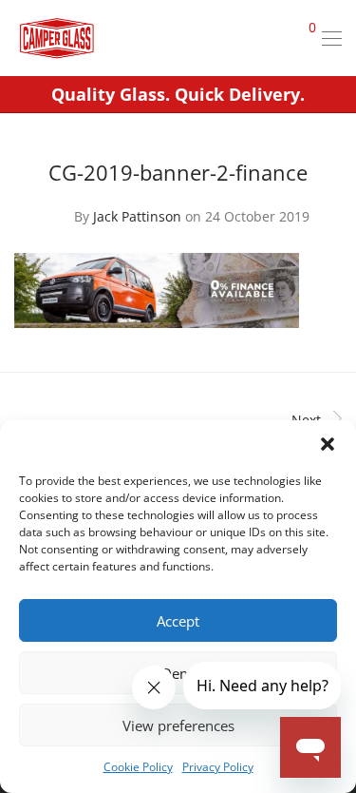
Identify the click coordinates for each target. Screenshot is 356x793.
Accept (178, 620)
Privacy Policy (217, 767)
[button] (327, 444)
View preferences (178, 725)
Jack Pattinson (137, 216)
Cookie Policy (138, 767)
